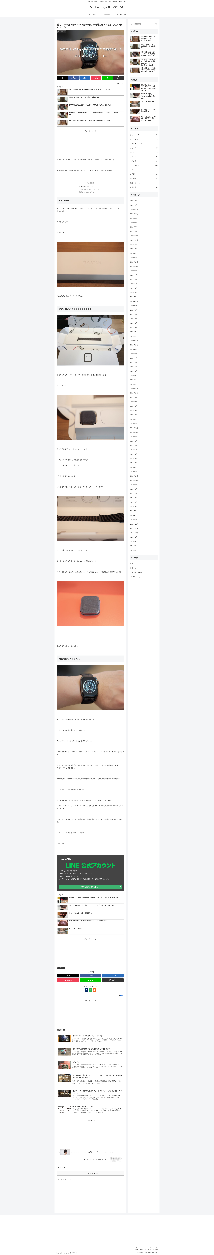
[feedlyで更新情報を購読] (90, 990)
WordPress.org (135, 577)
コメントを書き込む (90, 1173)
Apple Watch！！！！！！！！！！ (90, 186)
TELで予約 (143, 1249)
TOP (156, 1249)
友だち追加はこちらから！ (90, 887)
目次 (88, 183)
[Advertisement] (90, 144)
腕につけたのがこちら (87, 192)
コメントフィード (136, 572)
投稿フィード (134, 568)
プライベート (62, 967)
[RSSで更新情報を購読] (94, 990)
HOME (136, 1249)
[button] (118, 78)
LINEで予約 (151, 1249)
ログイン (133, 564)
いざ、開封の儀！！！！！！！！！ (91, 189)
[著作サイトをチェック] (86, 990)
